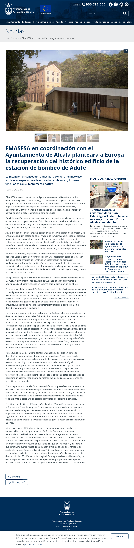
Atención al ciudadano (122, 21)
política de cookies (33, 544)
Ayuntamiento (13, 21)
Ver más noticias (122, 297)
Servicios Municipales (43, 21)
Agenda (59, 21)
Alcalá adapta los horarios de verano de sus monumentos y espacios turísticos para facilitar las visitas (109, 290)
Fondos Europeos (83, 21)
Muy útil (16, 476)
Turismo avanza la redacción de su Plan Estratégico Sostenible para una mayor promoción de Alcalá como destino (109, 216)
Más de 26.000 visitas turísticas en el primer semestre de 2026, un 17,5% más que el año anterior (109, 279)
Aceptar (120, 536)
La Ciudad (26, 21)
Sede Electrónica (101, 21)
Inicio (7, 38)
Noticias (69, 21)
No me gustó (18, 482)
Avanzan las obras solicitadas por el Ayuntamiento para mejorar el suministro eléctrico (115, 246)
